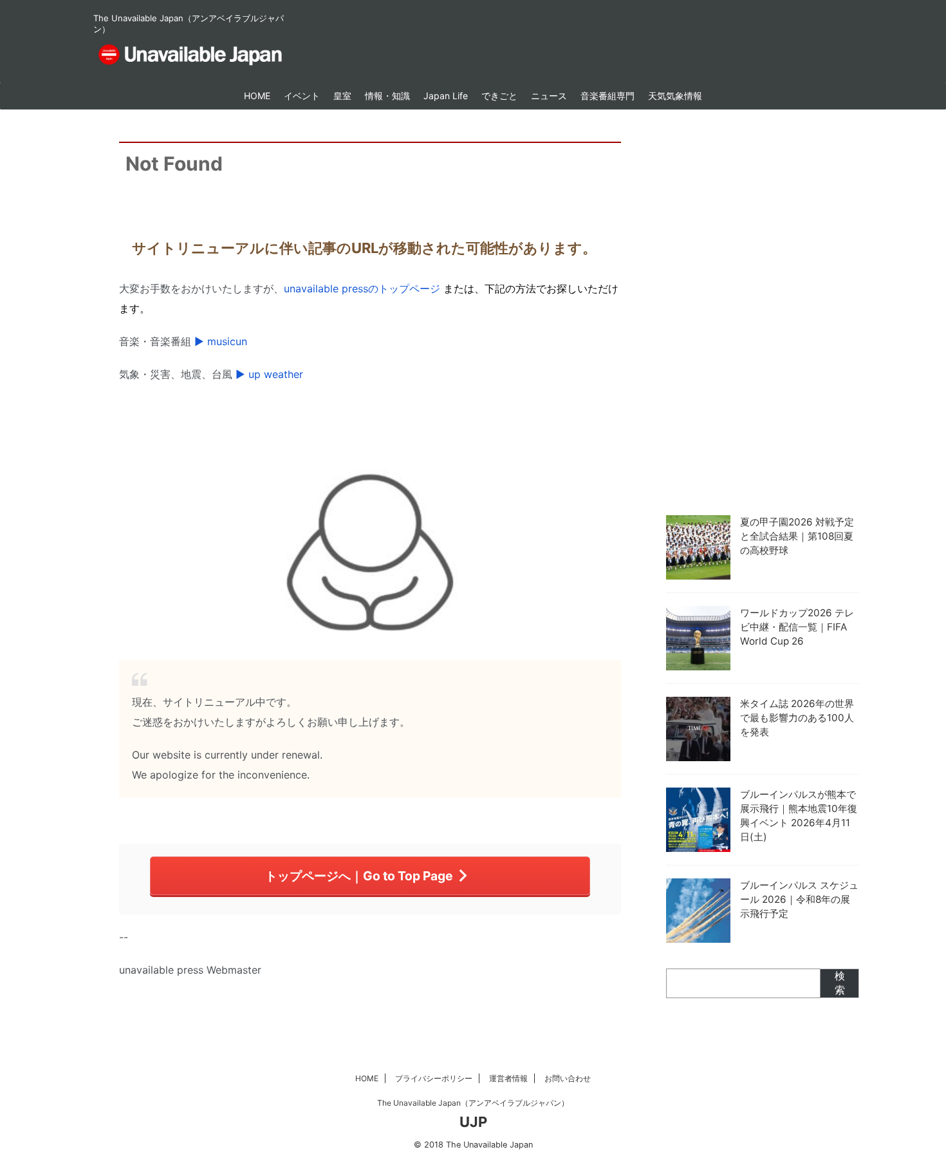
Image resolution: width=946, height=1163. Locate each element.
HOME (257, 95)
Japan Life (445, 95)
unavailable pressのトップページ (362, 288)
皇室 (342, 95)
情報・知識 (387, 95)
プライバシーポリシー (433, 1078)
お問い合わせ (567, 1078)
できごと (499, 95)
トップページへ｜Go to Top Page (358, 876)
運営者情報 (508, 1078)
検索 (840, 982)
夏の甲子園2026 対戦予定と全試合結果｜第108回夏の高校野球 (797, 536)
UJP (473, 1121)
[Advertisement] (762, 309)
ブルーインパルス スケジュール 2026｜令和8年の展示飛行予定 (799, 899)
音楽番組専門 (607, 95)
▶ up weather (269, 374)
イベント (302, 95)
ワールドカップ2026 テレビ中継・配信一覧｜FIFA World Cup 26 (797, 627)
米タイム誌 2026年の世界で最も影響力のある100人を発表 (797, 717)
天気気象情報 (675, 95)
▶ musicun (220, 341)
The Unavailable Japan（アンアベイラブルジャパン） (473, 1103)
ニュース (549, 95)
